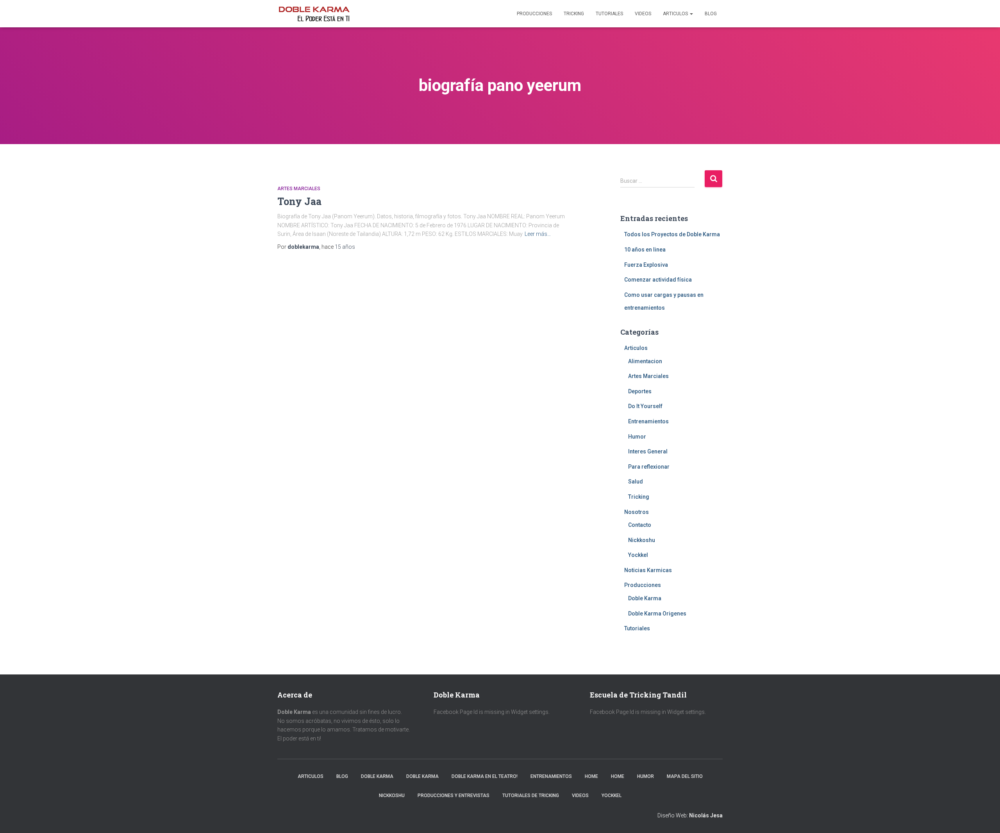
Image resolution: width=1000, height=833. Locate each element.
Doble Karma (644, 598)
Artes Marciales (298, 188)
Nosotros (636, 512)
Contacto (639, 525)
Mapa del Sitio (685, 776)
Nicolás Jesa (706, 815)
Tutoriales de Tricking (530, 795)
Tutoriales (609, 13)
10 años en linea (645, 249)
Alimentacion (645, 361)
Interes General (648, 451)
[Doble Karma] (314, 13)
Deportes (640, 391)
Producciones (534, 13)
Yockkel (638, 555)
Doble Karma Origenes (657, 613)
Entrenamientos (648, 421)
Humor (637, 436)
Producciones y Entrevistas (453, 795)
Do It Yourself (645, 406)
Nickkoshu (641, 540)
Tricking (574, 13)
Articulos (676, 13)
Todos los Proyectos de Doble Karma (672, 234)
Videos (643, 13)
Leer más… (538, 234)
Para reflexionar (649, 467)
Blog (711, 13)
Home (591, 776)
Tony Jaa (299, 201)
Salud (635, 481)
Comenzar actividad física (658, 279)
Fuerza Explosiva (646, 265)
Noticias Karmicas (648, 570)
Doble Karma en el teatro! (485, 776)
